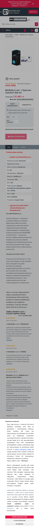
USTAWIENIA (19, 524)
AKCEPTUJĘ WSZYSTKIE (19, 517)
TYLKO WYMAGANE (19, 520)
